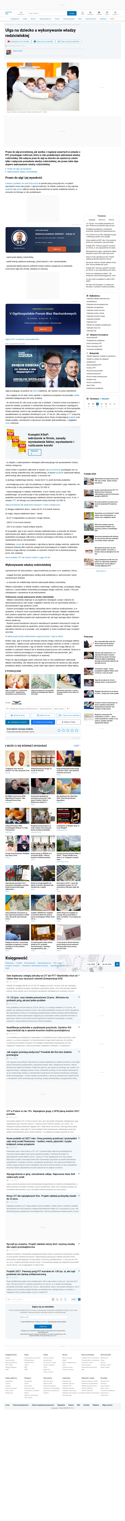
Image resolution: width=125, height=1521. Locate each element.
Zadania (7, 1386)
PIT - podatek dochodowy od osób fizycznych (22, 709)
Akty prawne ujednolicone (51, 1390)
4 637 (74, 1299)
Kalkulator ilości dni (93, 328)
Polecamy (88, 636)
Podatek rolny (91, 379)
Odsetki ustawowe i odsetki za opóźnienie (101, 356)
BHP (25, 1367)
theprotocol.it (105, 1393)
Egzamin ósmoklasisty (31, 1395)
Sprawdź (34, 452)
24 (89, 404)
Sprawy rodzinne (48, 1358)
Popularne (92, 219)
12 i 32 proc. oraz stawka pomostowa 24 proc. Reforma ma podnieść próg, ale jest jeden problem (100, 225)
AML (83, 1369)
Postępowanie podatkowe (96, 340)
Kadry (25, 19)
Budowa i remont (106, 1365)
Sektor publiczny (45, 19)
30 (114, 404)
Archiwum (104, 1383)
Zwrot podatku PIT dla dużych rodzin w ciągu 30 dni (27, 557)
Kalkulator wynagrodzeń (95, 307)
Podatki (27, 24)
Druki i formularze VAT (94, 346)
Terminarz (94, 398)
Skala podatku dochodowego (90, 1393)
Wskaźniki (94, 353)
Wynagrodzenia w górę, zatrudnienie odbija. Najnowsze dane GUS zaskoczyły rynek (101, 252)
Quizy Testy (91, 385)
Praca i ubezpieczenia (69, 1362)
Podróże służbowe (87, 1388)
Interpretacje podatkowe (95, 388)
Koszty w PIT (91, 368)
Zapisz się (56, 249)
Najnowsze (102, 219)
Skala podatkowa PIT (94, 365)
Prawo (57, 19)
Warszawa (55, 318)
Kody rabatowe (105, 1386)
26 (97, 404)
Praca (45, 1367)
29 (110, 404)
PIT (33, 24)
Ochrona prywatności (20, 1405)
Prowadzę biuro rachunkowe (90, 1360)
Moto (80, 19)
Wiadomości (9, 963)
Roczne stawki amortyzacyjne (97, 376)
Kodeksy (46, 1393)
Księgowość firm (11, 1355)
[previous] (53, 1299)
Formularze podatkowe (95, 349)
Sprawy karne (47, 1360)
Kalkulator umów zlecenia (95, 310)
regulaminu (43, 1321)
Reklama (96, 1405)
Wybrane (111, 219)
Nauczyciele (28, 1386)
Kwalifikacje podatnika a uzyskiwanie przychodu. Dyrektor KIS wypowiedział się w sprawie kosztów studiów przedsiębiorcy (101, 230)
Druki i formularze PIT (94, 343)
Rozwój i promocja (11, 1388)
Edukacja (103, 19)
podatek (72, 417)
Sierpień (105, 398)
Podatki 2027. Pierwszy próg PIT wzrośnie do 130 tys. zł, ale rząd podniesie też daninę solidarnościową (101, 247)
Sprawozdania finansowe (89, 1367)
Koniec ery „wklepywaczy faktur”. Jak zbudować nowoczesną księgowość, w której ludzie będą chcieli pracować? (101, 275)
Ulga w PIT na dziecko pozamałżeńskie (22, 339)
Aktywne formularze (99, 334)
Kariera (71, 1405)
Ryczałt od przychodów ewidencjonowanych (95, 372)
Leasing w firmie (67, 1367)
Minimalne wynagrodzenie (90, 1383)
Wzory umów (105, 1388)
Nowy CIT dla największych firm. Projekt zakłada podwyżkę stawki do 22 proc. (100, 258)
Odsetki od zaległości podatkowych (99, 325)
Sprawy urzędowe (48, 1365)
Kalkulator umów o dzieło (95, 313)
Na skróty (104, 1378)
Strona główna (9, 24)
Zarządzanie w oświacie (31, 1390)
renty (7, 423)
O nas (7, 1405)
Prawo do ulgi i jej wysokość (19, 169)
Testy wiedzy (28, 1397)
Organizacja (9, 1381)
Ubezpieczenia (28, 1362)
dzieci (35, 391)
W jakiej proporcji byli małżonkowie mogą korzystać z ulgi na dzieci (34, 636)
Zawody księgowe (10, 1367)
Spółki (64, 1360)
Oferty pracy (104, 1395)
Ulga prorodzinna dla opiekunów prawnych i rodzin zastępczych (32, 505)
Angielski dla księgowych (59, 966)
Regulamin (61, 1405)
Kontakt (86, 1405)
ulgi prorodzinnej (53, 470)
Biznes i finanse (67, 1358)
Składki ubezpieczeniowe (89, 1386)
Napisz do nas (45, 715)
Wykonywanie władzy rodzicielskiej (22, 172)
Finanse (103, 1362)
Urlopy (26, 1365)
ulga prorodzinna (46, 709)
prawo (19, 189)
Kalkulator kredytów (93, 319)
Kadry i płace (9, 1390)
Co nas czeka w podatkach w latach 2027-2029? (100, 280)
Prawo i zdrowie (48, 1372)
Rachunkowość (92, 337)
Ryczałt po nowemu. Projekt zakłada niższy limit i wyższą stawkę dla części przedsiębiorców (101, 264)
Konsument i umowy (49, 1362)
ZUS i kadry (57, 963)
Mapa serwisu (107, 1405)
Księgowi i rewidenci (12, 966)
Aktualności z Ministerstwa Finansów (35, 966)
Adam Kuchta (17, 51)
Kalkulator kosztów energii (96, 316)
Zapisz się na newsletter (71, 715)
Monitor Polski (47, 1383)
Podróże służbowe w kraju (90, 1381)
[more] (67, 708)
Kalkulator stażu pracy (69, 1390)
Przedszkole (28, 1381)
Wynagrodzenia (29, 1360)
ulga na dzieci (59, 709)
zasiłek (76, 395)
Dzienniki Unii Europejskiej (51, 1388)
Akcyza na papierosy (94, 382)
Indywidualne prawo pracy (32, 1358)
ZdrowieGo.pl (105, 1381)
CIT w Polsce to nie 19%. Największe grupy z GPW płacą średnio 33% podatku (101, 236)
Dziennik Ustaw (48, 1381)
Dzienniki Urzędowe (49, 1386)
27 (102, 404)
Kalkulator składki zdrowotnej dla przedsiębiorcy (98, 300)
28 (106, 404)
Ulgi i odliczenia (40, 24)
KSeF (112, 19)
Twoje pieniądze (69, 19)
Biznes (33, 19)
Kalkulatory (94, 295)
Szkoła (26, 1383)
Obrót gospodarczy (44, 963)
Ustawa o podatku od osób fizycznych (21, 183)
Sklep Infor (46, 1369)
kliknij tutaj (54, 1335)
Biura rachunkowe (88, 1355)
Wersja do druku (19, 715)
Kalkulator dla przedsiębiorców (97, 304)
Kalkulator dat (91, 331)
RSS (78, 1405)
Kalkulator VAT (92, 322)
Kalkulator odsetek (68, 1388)
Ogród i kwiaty (105, 1367)
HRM (26, 1369)
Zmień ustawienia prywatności (43, 1405)
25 (93, 404)
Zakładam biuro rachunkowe (90, 1358)
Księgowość (15, 19)
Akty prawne (47, 1378)
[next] (79, 1299)
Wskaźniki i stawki (88, 1378)
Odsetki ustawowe (87, 1390)
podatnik (9, 189)
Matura (26, 1393)
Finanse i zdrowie (67, 1369)
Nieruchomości (91, 19)
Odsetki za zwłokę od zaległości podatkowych (98, 360)
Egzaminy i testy (29, 1388)
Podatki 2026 (90, 473)
